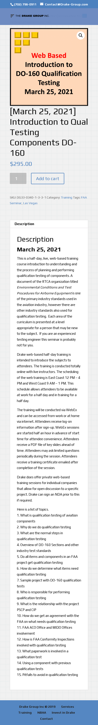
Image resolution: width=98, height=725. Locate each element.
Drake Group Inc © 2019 (37, 706)
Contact (46, 718)
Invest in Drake (63, 712)
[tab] (49, 224)
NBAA (41, 712)
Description (24, 224)
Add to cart (47, 178)
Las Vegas (30, 203)
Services (67, 706)
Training (66, 197)
